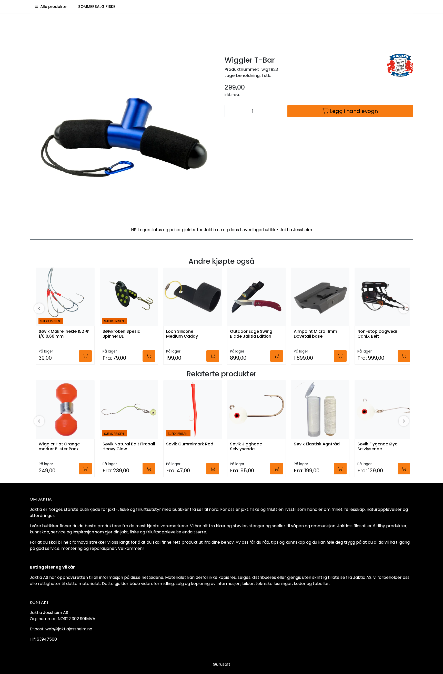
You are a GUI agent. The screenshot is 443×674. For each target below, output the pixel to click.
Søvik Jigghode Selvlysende (246, 447)
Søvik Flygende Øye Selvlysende (377, 447)
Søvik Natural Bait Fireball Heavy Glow (129, 447)
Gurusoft (221, 664)
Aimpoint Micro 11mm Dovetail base (315, 334)
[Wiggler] (400, 65)
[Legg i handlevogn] (85, 356)
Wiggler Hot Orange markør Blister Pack (59, 447)
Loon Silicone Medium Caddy (182, 334)
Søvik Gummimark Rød (189, 444)
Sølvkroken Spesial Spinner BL (122, 334)
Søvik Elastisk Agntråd (317, 444)
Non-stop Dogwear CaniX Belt (377, 334)
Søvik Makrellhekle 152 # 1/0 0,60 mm (64, 334)
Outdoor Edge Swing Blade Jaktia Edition (251, 334)
